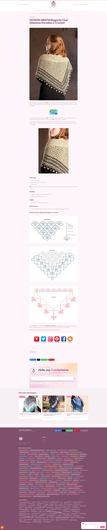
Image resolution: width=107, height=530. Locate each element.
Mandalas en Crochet (45, 476)
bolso (47, 517)
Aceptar (102, 526)
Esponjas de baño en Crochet (35, 468)
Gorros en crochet (74, 470)
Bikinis (20, 519)
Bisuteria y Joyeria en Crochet (72, 454)
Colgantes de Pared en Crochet (24, 502)
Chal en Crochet (33, 351)
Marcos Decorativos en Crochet (64, 514)
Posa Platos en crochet (71, 484)
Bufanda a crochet (55, 456)
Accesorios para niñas (62, 450)
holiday (69, 505)
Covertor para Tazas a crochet (36, 464)
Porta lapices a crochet (49, 484)
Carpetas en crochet (78, 458)
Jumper (30, 474)
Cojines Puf (59, 515)
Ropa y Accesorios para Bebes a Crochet (48, 488)
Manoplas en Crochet (56, 476)
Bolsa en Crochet (38, 456)
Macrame (37, 476)
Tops (71, 10)
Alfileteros (21, 507)
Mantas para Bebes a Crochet (24, 513)
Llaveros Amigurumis (75, 474)
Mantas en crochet (23, 478)
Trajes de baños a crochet (52, 492)
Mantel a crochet (33, 478)
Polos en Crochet (23, 484)
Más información (95, 524)
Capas (46, 509)
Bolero (59, 509)
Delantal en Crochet (79, 466)
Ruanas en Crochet (62, 488)
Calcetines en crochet (66, 507)
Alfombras (72, 517)
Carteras (22, 460)
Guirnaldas (32, 472)
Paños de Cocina (67, 480)
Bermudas (52, 454)
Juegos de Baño (23, 474)
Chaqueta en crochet (28, 507)
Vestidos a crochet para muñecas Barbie (27, 494)
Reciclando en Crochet (24, 488)
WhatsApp (45, 359)
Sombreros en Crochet (66, 490)
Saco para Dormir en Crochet (73, 488)
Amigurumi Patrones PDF (27, 520)
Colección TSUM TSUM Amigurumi (55, 462)
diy (43, 511)
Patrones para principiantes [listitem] (55, 383)
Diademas (52, 519)
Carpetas (55, 10)
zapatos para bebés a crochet (25, 496)
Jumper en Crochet (76, 507)
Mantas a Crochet (73, 519)
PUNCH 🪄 (41, 486)
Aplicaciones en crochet (32, 454)
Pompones (30, 484)
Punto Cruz (58, 486)
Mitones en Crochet (62, 478)
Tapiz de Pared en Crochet (78, 490)
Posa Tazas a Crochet (24, 486)
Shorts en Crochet (47, 490)
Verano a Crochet (81, 492)
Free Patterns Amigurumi (62, 517)
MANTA (40, 511)
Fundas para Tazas (74, 513)
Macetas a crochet (83, 505)
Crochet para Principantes (68, 464)
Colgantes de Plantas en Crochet (39, 508)
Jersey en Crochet (77, 472)
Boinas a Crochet (40, 509)
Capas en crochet (51, 458)
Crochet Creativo (47, 464)
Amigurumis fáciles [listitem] (35, 383)
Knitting (42, 474)
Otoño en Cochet (58, 480)
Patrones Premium (25, 4)
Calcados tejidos (74, 456)
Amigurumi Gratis (38, 10)
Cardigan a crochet (68, 458)
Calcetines (82, 456)
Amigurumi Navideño (64, 452)
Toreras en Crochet (41, 492)
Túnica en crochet (72, 492)
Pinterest (52, 359)
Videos (63, 494)
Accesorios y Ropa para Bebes (75, 509)
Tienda (81, 4)
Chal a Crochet (35, 13)
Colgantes (65, 462)
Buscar (44, 442)
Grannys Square (75, 505)
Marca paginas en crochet (44, 478)
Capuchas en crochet (31, 506)
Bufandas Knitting (64, 456)
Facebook (33, 359)
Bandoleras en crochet (43, 454)
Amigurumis (45, 10)
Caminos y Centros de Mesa (37, 521)
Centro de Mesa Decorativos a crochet (33, 460)
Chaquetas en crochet (24, 462)
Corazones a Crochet (75, 511)
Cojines (32, 462)
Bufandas (46, 504)
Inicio (20, 4)
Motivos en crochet (23, 480)
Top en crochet (32, 492)
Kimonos (36, 474)
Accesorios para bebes (51, 450)
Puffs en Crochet (33, 486)
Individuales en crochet (35, 513)
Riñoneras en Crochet (35, 488)
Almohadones (45, 452)
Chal (59, 10)
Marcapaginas (33, 509)
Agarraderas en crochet (24, 452)
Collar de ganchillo (73, 462)
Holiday (48, 472)
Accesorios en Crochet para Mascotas (37, 450)
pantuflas (82, 480)
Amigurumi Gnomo (54, 452)
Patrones (77, 4)
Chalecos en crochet (68, 460)
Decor (60, 466)
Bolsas (50, 10)
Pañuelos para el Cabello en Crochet (26, 482)
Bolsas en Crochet (37, 519)
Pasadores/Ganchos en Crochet (41, 482)
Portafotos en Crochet (60, 484)
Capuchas (59, 458)
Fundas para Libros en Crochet (47, 470)
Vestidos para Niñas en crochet (53, 494)
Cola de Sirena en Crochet (41, 462)
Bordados (47, 456)
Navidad (51, 480)
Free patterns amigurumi (25, 470)
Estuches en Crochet (53, 468)
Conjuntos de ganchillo (24, 464)
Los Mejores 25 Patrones (80, 517)
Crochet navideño (56, 464)
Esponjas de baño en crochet (24, 511)
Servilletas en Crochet (38, 490)
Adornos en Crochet (73, 450)
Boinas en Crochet (23, 456)
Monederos (76, 478)
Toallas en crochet (23, 492)
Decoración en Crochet (54, 502)
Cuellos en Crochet (38, 466)
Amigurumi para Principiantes (76, 452)
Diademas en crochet (24, 468)
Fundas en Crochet (36, 470)
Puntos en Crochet (78, 486)
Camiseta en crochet (31, 504)
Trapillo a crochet (63, 492)
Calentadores (22, 458)
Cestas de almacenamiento (48, 460)
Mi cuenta (44, 440)
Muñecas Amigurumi (33, 480)
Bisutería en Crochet (22, 505)
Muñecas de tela (43, 480)
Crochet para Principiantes (40, 517)
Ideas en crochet (56, 472)
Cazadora (52, 517)
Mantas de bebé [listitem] (44, 383)
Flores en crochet (77, 468)
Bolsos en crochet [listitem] (65, 383)
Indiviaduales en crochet (66, 472)
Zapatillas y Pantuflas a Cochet (73, 494)
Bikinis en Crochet (60, 454)
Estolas (45, 468)
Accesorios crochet (24, 450)
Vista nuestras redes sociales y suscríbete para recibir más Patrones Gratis (44, 329)
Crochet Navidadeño (47, 521)
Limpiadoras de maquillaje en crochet (62, 474)
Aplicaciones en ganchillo (51, 515)
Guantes (57, 519)
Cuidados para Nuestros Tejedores (50, 466)
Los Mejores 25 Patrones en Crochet (26, 476)
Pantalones (75, 480)
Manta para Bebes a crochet (68, 476)
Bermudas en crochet (53, 504)
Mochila (70, 478)
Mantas (66, 10)
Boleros (31, 456)
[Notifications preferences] (2, 527)
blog (61, 502)
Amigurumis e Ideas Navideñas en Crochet (26, 517)
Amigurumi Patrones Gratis (53, 511)
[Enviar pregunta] (74, 378)
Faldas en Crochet (58, 507)
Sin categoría (57, 490)
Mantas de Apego (79, 476)
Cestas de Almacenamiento (24, 509)
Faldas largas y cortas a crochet (65, 468)
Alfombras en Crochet (35, 452)
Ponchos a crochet (39, 484)
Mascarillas (53, 478)
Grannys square (83, 470)
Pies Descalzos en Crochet (64, 482)
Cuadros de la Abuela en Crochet (26, 466)
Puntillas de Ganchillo (50, 486)
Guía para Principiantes (53, 514)
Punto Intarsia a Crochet (67, 486)
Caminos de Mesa (31, 458)
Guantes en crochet (23, 472)
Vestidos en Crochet (41, 494)
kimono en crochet (45, 502)
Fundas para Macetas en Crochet (61, 470)
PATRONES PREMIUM (53, 482)
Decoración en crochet (68, 466)
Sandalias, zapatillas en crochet (25, 490)
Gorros (62, 10)
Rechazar (97, 526)
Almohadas (45, 505)
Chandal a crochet (78, 460)
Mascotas (33, 502)
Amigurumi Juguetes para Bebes (24, 522)
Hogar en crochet (40, 472)
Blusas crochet (83, 454)
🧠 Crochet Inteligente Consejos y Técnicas (41, 496)
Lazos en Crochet (49, 474)
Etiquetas (85, 4)
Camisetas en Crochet (41, 458)
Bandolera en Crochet (52, 509)
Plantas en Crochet (75, 482)
